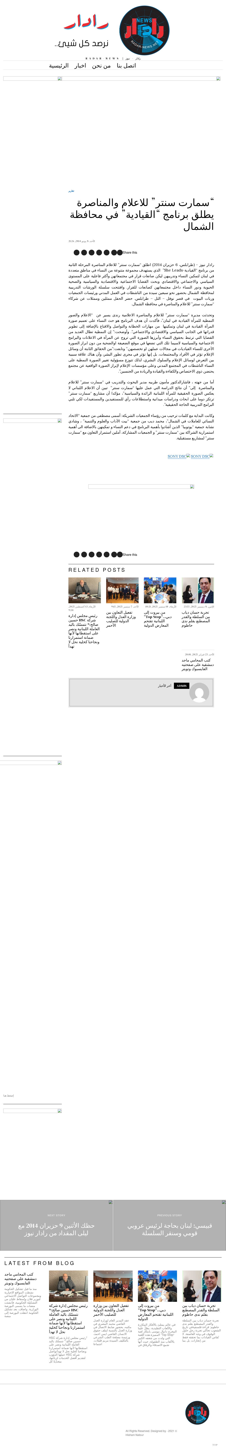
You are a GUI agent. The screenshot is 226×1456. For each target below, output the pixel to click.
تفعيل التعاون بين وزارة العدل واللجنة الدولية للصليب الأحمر (121, 619)
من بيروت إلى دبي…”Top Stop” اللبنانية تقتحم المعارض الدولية (158, 619)
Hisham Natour (135, 1435)
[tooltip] (120, 252)
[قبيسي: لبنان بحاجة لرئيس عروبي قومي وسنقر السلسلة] (169, 1225)
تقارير (71, 190)
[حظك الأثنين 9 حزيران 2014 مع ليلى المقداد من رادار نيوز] (56, 1225)
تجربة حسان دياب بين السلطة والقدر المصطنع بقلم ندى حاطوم (196, 619)
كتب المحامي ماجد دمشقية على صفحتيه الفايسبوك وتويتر (198, 664)
